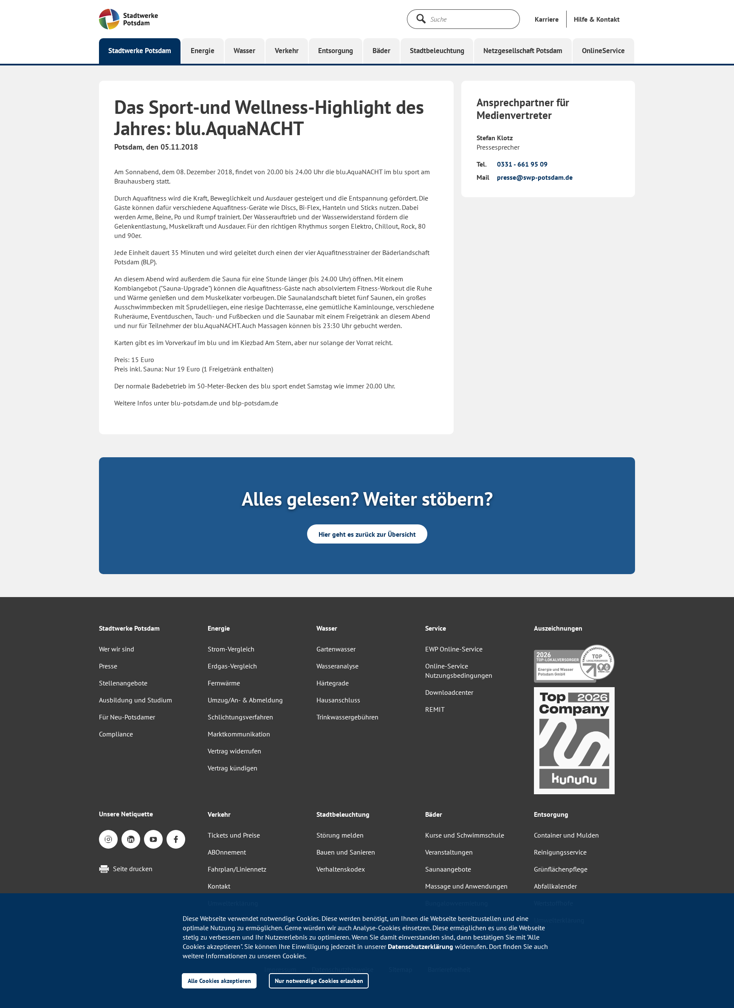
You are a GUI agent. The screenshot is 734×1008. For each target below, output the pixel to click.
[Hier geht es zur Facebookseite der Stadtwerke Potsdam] (176, 839)
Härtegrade (332, 683)
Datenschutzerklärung (420, 946)
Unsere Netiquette (126, 814)
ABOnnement (227, 852)
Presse (108, 666)
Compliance (116, 734)
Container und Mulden (566, 835)
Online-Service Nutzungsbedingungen (458, 671)
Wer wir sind (116, 649)
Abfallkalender (555, 886)
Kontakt (219, 886)
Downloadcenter (449, 692)
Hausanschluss (338, 700)
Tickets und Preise (234, 835)
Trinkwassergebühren (347, 717)
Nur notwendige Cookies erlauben (319, 981)
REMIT (435, 709)
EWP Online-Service (454, 649)
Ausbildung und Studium (135, 700)
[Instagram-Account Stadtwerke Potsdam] (108, 839)
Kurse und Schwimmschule (464, 835)
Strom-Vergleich (231, 649)
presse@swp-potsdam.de (535, 177)
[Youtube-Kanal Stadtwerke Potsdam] (153, 839)
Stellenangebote (123, 683)
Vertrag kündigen (232, 768)
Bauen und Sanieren (345, 852)
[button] (597, 19)
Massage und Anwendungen (466, 886)
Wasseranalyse (337, 666)
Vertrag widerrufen (234, 751)
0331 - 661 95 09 (522, 164)
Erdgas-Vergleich (232, 666)
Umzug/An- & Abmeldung (245, 700)
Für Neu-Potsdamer (127, 717)
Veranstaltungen (449, 852)
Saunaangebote (448, 869)
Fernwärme (224, 683)
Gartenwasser (336, 649)
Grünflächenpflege (560, 869)
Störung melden (340, 835)
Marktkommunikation (239, 734)
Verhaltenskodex (340, 869)
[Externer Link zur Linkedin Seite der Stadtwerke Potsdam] (130, 839)
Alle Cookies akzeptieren (219, 981)
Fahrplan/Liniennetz (237, 869)
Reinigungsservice (560, 852)
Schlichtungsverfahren (240, 717)
